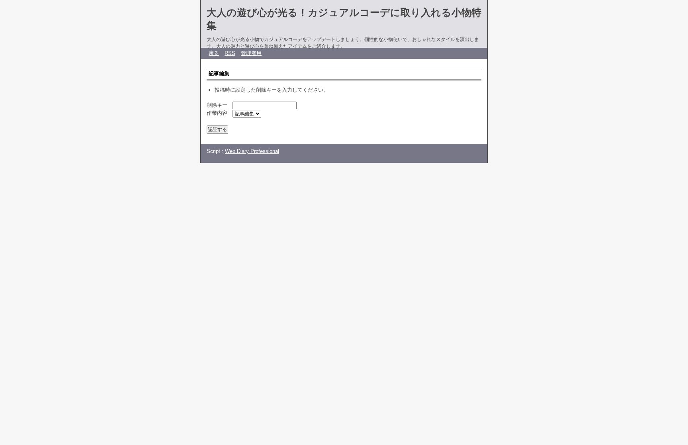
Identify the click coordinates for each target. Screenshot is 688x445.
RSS (230, 53)
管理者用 (251, 53)
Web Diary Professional (252, 151)
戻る (214, 53)
